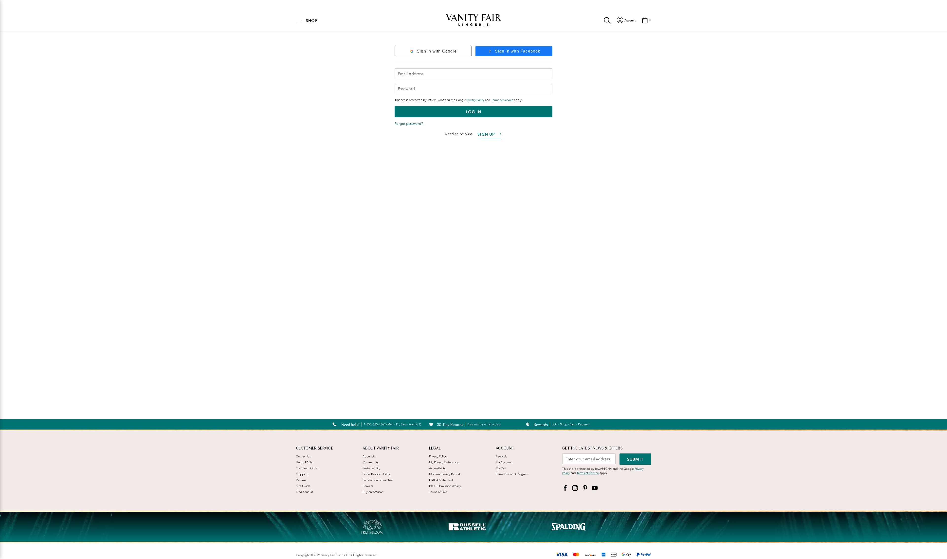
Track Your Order (307, 468)
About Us (369, 456)
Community (371, 462)
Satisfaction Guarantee (378, 480)
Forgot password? (409, 124)
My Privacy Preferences (444, 462)
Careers (368, 486)
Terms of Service (502, 100)
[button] (646, 20)
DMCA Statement (441, 480)
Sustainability (371, 468)
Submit (635, 459)
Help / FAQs (304, 462)
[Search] (607, 20)
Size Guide (303, 486)
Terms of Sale (438, 492)
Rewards (501, 456)
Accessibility (437, 468)
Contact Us (303, 456)
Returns (301, 480)
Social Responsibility (376, 474)
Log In (473, 111)
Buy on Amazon (373, 492)
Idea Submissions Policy (445, 486)
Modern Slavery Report (444, 474)
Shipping (302, 474)
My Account (504, 462)
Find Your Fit (304, 492)
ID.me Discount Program (512, 474)
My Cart (501, 468)
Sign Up (486, 134)
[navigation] (626, 20)
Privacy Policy (475, 100)
